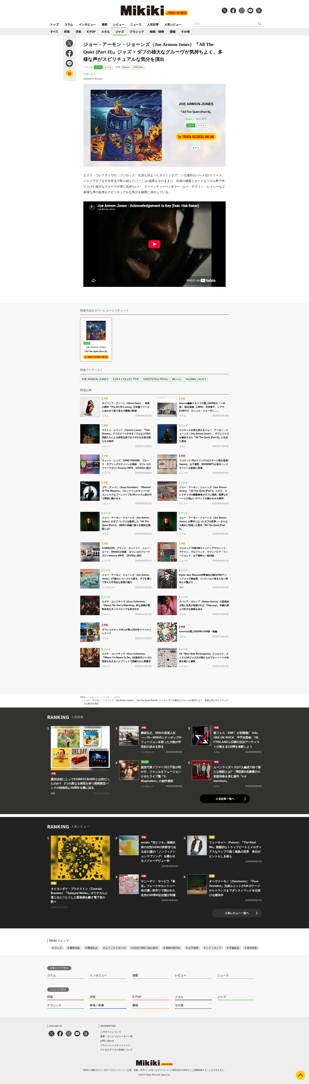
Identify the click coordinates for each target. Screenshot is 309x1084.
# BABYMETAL (172, 947)
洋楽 (78, 31)
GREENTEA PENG (155, 379)
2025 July (138, 67)
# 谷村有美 (251, 947)
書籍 (172, 31)
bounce (126, 67)
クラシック (137, 31)
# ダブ (196, 147)
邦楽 (67, 31)
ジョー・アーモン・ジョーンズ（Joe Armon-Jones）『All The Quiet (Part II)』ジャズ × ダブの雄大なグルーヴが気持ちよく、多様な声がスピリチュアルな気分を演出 (156, 702)
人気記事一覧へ (225, 799)
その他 (185, 31)
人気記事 (153, 24)
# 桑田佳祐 (74, 947)
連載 (104, 24)
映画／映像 (157, 31)
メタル (105, 31)
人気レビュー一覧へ (237, 913)
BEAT (198, 119)
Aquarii (188, 119)
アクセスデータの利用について (116, 1050)
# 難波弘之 (91, 947)
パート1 (140, 181)
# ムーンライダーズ (114, 947)
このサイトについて (110, 1032)
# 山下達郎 (192, 947)
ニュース (135, 24)
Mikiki (83, 697)
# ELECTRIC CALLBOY (144, 947)
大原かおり (89, 74)
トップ (54, 24)
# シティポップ (212, 947)
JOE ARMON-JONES (95, 379)
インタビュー (87, 24)
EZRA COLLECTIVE (126, 379)
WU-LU (176, 379)
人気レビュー (173, 24)
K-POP (91, 31)
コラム (68, 24)
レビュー (118, 24)
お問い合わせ (107, 1041)
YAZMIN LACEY (195, 379)
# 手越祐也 (233, 947)
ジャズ (120, 31)
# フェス (57, 947)
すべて (54, 31)
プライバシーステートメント (115, 1045)
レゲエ (108, 67)
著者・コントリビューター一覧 (116, 1036)
